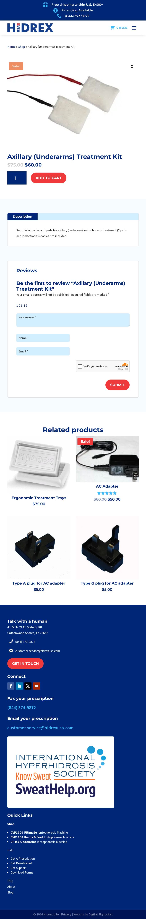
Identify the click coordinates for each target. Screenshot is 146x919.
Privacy (66, 914)
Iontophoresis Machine (39, 832)
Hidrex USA (51, 914)
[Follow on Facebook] (10, 686)
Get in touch (25, 663)
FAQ (10, 881)
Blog (10, 892)
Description (22, 217)
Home (11, 47)
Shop (21, 47)
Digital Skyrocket (101, 914)
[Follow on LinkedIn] (19, 686)
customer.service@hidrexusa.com (37, 651)
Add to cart (49, 178)
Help (10, 850)
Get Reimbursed (21, 863)
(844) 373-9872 (77, 16)
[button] (132, 67)
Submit (117, 385)
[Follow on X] (28, 686)
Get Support (19, 868)
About (11, 887)
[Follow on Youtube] (36, 686)
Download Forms (22, 872)
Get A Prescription (23, 858)
